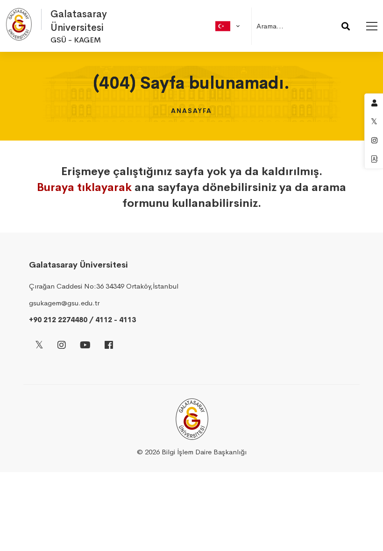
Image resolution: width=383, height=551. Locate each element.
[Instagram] (61, 345)
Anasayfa (191, 110)
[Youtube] (85, 345)
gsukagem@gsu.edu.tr (64, 302)
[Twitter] (39, 345)
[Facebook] (109, 345)
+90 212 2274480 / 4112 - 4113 (82, 319)
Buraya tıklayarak (84, 187)
